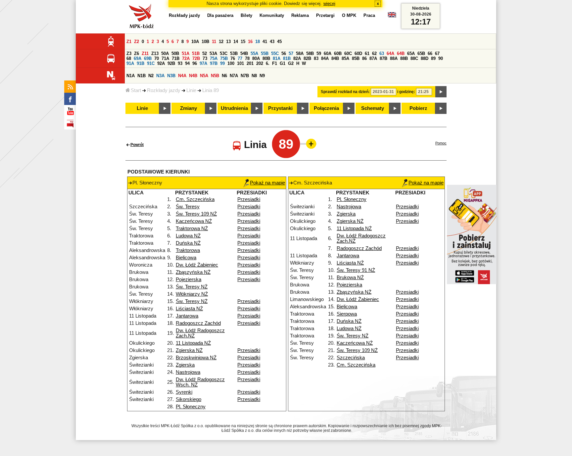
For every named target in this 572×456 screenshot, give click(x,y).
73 (205, 58)
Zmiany (188, 108)
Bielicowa (186, 257)
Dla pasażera (220, 15)
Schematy (372, 108)
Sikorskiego (188, 399)
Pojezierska (188, 279)
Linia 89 (210, 90)
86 (364, 58)
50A (165, 53)
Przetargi (325, 15)
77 (240, 58)
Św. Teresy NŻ (192, 286)
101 (240, 63)
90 (440, 58)
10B (205, 41)
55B (264, 53)
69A (137, 58)
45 (279, 41)
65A (411, 53)
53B (234, 53)
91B (140, 63)
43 (272, 41)
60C (348, 53)
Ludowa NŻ (188, 235)
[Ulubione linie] (309, 144)
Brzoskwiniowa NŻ (196, 357)
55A (254, 53)
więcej (329, 3)
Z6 (136, 53)
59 (318, 53)
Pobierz (418, 108)
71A (165, 58)
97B (213, 63)
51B (196, 53)
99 (222, 63)
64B (401, 53)
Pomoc (441, 143)
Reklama (300, 15)
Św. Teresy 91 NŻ (356, 270)
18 (257, 41)
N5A (204, 75)
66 (430, 53)
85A (345, 58)
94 (187, 63)
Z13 (155, 53)
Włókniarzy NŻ (192, 294)
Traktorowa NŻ (192, 228)
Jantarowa (187, 316)
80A (256, 58)
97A (203, 63)
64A (390, 53)
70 (156, 58)
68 (128, 58)
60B (338, 53)
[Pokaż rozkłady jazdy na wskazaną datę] (441, 91)
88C (414, 58)
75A (213, 58)
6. (267, 63)
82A (297, 58)
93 (180, 63)
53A (213, 53)
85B (355, 58)
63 (381, 53)
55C (275, 53)
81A (276, 58)
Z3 (128, 53)
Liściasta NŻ (189, 308)
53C (223, 53)
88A (394, 58)
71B (175, 58)
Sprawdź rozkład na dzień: (345, 91)
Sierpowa (347, 314)
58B (310, 53)
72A (186, 58)
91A (130, 63)
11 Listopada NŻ (193, 343)
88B (404, 58)
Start (136, 90)
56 (283, 53)
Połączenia (326, 108)
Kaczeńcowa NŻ (194, 221)
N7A (234, 75)
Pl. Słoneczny (191, 406)
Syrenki (184, 392)
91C (151, 63)
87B (383, 58)
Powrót (137, 144)
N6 (224, 75)
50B (175, 53)
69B (148, 58)
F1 (274, 63)
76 (232, 58)
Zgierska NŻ (189, 350)
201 (250, 63)
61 (367, 53)
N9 (262, 75)
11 (214, 41)
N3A (160, 75)
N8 (254, 75)
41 (264, 41)
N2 (151, 75)
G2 (291, 63)
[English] (392, 16)
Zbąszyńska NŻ (193, 272)
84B (335, 58)
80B (266, 58)
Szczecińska (351, 357)
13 (228, 41)
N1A (130, 75)
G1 (282, 63)
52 (204, 53)
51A (185, 53)
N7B (245, 75)
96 (194, 63)
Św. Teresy (188, 206)
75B (224, 58)
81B (287, 58)
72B (196, 58)
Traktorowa (188, 250)
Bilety (246, 15)
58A (300, 53)
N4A (182, 75)
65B (421, 53)
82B (307, 58)
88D (424, 58)
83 (316, 58)
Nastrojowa (188, 372)
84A (325, 58)
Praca (369, 15)
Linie (191, 90)
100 (230, 63)
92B (171, 63)
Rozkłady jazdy (163, 90)
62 (374, 53)
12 (221, 41)
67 (437, 53)
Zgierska (185, 365)
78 (247, 58)
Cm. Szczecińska (195, 199)
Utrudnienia (234, 108)
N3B (171, 75)
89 (433, 58)
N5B (215, 75)
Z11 (145, 53)
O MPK (349, 15)
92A (161, 63)
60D (358, 53)
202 (259, 63)
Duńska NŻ (188, 243)
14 (235, 41)
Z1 (128, 41)
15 (243, 41)
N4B (193, 75)
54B (244, 53)
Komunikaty (272, 15)
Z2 (136, 41)
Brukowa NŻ (350, 277)
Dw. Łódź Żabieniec (197, 265)
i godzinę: (406, 91)
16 (250, 41)
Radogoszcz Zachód (198, 323)
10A (195, 41)
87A (373, 58)
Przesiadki (248, 199)
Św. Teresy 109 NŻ (196, 214)
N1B (141, 75)
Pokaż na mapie (267, 182)
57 (291, 53)
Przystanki (280, 108)
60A (327, 53)
